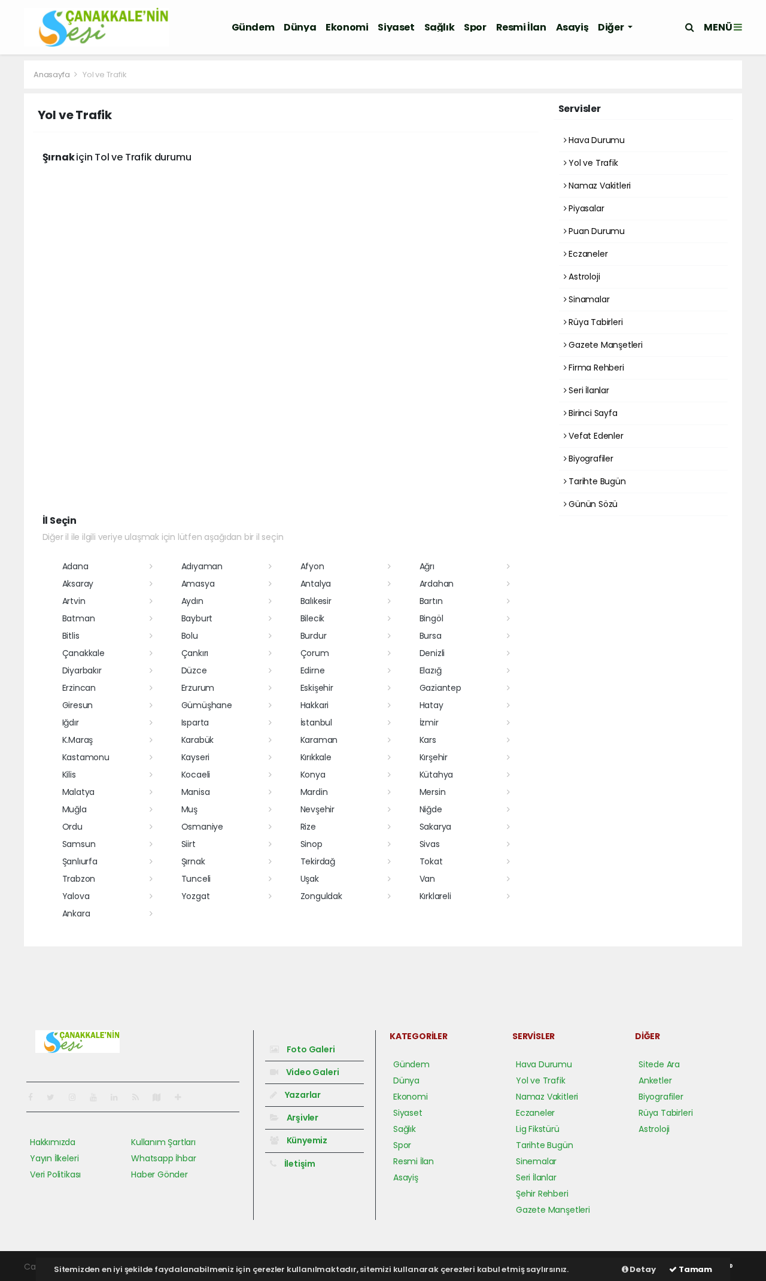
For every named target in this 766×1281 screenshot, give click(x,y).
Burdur (313, 636)
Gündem (253, 27)
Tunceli (196, 879)
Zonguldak (321, 896)
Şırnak (193, 861)
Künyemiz (306, 1140)
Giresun (77, 705)
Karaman (319, 740)
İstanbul (316, 722)
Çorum (314, 653)
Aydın (192, 601)
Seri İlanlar (587, 390)
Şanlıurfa (80, 861)
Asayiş (572, 27)
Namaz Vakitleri (598, 186)
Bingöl (431, 618)
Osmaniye (202, 827)
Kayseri (195, 757)
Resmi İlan (521, 27)
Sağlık (439, 27)
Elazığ (431, 670)
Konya (313, 775)
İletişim (298, 1164)
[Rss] (140, 1097)
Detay (642, 1269)
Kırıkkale (316, 757)
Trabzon (79, 879)
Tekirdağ (317, 861)
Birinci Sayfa (591, 413)
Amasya (198, 584)
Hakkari (314, 705)
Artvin (74, 601)
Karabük (197, 740)
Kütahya (437, 775)
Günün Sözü (592, 504)
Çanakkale (83, 653)
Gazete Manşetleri (604, 345)
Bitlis (71, 636)
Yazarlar (302, 1095)
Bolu (189, 636)
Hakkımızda (52, 1142)
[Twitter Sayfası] (55, 1097)
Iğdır (70, 722)
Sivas (430, 844)
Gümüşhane (206, 705)
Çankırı (195, 653)
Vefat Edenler (594, 436)
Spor (475, 27)
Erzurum (198, 688)
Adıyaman (202, 566)
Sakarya (436, 827)
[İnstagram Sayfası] (77, 1097)
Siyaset (396, 27)
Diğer (611, 27)
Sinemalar (536, 1161)
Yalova (76, 896)
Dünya (300, 27)
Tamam (694, 1269)
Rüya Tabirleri (594, 322)
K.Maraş (77, 740)
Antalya (316, 584)
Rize (308, 827)
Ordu (72, 827)
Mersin (433, 792)
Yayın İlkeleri (54, 1158)
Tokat (431, 861)
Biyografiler (589, 459)
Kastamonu (86, 757)
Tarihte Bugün (595, 481)
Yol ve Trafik (592, 163)
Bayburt (197, 618)
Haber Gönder (159, 1174)
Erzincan (79, 688)
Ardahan (437, 584)
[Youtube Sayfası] (98, 1097)
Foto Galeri (310, 1049)
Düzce (194, 670)
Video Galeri (311, 1072)
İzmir (429, 722)
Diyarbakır (82, 670)
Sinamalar (587, 299)
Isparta (195, 722)
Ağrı (427, 566)
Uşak (309, 879)
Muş (189, 809)
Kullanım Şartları (163, 1142)
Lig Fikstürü (538, 1129)
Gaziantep (440, 688)
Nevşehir (317, 809)
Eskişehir (316, 688)
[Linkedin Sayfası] (119, 1097)
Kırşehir (434, 757)
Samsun (79, 844)
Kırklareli (435, 896)
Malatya (78, 792)
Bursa (431, 636)
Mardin (314, 792)
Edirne (312, 670)
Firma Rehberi (595, 368)
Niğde (431, 809)
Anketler (655, 1080)
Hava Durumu (595, 140)
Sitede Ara (659, 1064)
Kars (428, 740)
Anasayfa (52, 74)
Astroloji (583, 277)
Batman (78, 618)
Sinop (311, 844)
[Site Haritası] (162, 1097)
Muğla (74, 809)
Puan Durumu (595, 231)
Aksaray (78, 584)
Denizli (432, 653)
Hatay (431, 705)
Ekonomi (347, 27)
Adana (75, 566)
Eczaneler (586, 254)
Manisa (195, 792)
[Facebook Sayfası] (35, 1097)
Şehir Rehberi (542, 1194)
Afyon (312, 566)
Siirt (188, 844)
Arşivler (301, 1118)
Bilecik (312, 618)
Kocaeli (196, 775)
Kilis (69, 775)
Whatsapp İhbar (163, 1158)
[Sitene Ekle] (183, 1097)
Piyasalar (585, 208)
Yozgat (195, 896)
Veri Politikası (55, 1174)
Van (427, 879)
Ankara (76, 913)
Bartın (431, 601)
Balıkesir (316, 601)
